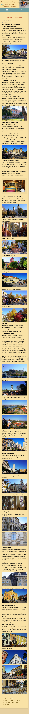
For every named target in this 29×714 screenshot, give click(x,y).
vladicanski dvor (7, 704)
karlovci (5, 700)
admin (5, 22)
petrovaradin (6, 702)
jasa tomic (15, 698)
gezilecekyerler (7, 698)
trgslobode (15, 702)
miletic (11, 700)
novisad (18, 700)
